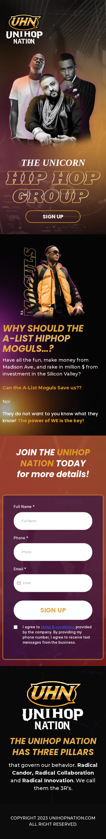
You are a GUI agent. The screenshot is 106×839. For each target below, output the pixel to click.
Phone (21, 538)
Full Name (24, 506)
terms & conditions (58, 627)
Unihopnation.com (72, 818)
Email (20, 569)
